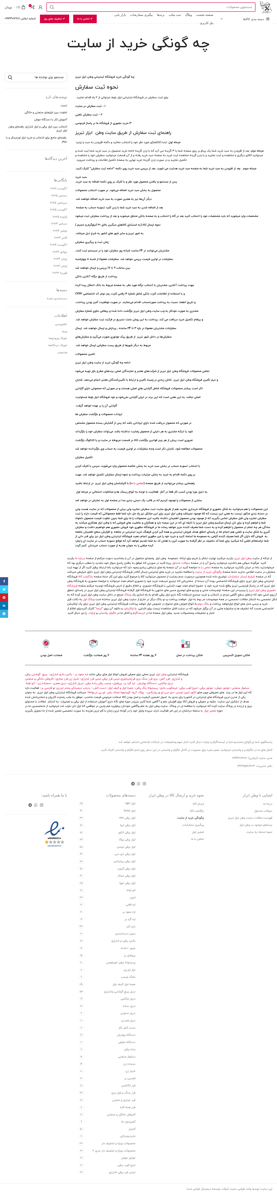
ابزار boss (129, 811)
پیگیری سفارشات (193, 825)
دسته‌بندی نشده (57, 299)
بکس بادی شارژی (61, 674)
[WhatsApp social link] (139, 784)
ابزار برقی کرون (126, 869)
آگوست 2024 (58, 245)
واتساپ (103, 613)
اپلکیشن (128, 609)
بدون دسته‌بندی (125, 934)
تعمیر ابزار (210, 711)
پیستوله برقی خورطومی (120, 963)
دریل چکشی (165, 683)
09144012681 (239, 758)
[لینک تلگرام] (133, 784)
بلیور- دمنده (128, 948)
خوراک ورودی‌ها (58, 338)
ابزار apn (130, 803)
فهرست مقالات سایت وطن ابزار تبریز (250, 818)
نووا (123, 692)
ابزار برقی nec (127, 818)
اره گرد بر (130, 683)
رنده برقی (91, 683)
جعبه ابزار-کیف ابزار (124, 984)
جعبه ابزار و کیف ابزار (120, 688)
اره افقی (130, 905)
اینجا (99, 609)
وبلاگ (127, 595)
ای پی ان (99, 692)
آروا (134, 692)
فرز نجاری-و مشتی (123, 1100)
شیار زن (74, 679)
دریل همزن (59, 683)
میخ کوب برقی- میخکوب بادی (178, 688)
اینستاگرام (219, 742)
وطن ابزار (161, 674)
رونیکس (152, 692)
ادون (187, 692)
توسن (179, 692)
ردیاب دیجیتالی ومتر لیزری (73, 688)
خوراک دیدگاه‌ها (57, 345)
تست (64, 106)
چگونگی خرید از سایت (208, 572)
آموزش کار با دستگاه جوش (50, 120)
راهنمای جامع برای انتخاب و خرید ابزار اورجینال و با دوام (36, 140)
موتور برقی (206, 688)
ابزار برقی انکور (126, 832)
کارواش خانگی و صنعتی (39, 679)
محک (116, 692)
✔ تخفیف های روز (54, 19)
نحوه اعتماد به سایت (259, 832)
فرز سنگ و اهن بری (123, 1093)
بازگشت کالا (197, 811)
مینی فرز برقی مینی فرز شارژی (100, 679)
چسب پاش (104, 683)
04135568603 (246, 766)
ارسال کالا (198, 804)
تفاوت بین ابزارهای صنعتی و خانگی (46, 112)
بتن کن (130, 926)
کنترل (132, 1129)
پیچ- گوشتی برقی (36, 674)
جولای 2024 (60, 252)
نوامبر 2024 (60, 231)
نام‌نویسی (61, 324)
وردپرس (62, 352)
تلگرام (112, 613)
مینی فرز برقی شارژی (122, 1172)
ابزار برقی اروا (127, 825)
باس (109, 692)
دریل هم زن (128, 1020)
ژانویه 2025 (60, 217)
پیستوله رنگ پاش (146, 688)
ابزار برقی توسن (126, 847)
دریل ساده (129, 1006)
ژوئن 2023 (60, 266)
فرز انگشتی (128, 1085)
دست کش (99, 688)
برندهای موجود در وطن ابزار (255, 825)
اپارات (91, 613)
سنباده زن (129, 1064)
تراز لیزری (129, 970)
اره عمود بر (81, 674)
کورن (127, 692)
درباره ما (80, 558)
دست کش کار (126, 1028)
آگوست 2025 (58, 210)
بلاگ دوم (203, 604)
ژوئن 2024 (60, 259)
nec (90, 692)
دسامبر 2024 (59, 224)
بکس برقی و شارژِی (123, 941)
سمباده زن (44, 683)
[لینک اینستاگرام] (144, 784)
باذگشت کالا (85, 577)
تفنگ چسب (128, 977)
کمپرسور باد (128, 1122)
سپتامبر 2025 (58, 203)
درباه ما (267, 804)
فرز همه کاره (127, 1107)
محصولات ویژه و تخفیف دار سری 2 (113, 1151)
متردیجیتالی (127, 1136)
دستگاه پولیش (146, 683)
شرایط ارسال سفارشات (241, 577)
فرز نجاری (62, 679)
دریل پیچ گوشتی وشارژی (119, 992)
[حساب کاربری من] (40, 7)
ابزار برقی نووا (127, 883)
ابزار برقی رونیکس (124, 861)
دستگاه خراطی (126, 1042)
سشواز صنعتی (240, 688)
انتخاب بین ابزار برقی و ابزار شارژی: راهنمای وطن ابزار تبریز (38, 129)
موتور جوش (222, 688)
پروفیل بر (129, 955)
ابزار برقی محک (126, 876)
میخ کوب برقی (126, 1165)
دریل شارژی (76, 683)
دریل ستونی (127, 1013)
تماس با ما (137, 483)
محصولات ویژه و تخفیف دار (118, 1143)
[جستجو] (52, 7)
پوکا (141, 692)
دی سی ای (167, 692)
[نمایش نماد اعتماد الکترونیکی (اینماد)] (54, 834)
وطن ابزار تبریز (242, 558)
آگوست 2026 (58, 189)
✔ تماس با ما (85, 19)
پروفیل (117, 683)
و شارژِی (177, 679)
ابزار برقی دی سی (125, 854)
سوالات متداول (181, 563)
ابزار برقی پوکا (127, 840)
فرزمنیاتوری (127, 679)
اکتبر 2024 (60, 238)
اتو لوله (30, 683)
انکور (193, 692)
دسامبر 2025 (59, 196)
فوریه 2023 (60, 273)
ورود (64, 331)
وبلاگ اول (88, 599)
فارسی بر (46, 688)
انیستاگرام (139, 613)
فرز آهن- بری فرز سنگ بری (153, 679)
